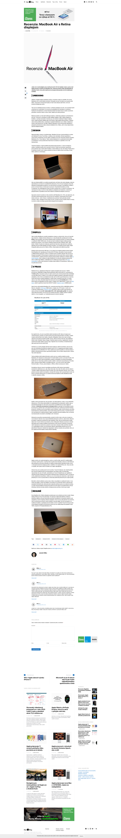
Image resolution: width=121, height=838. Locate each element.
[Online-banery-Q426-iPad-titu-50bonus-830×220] (49, 14)
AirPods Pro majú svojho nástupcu (83, 708)
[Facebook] (84, 2)
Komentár (33, 625)
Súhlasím (81, 836)
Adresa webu (64, 643)
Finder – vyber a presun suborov (86, 776)
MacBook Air (38, 538)
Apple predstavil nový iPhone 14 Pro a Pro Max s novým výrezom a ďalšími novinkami (84, 703)
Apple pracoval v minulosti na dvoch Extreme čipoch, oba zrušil (61, 748)
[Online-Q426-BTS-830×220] (49, 814)
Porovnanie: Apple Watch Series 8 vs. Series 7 (83, 696)
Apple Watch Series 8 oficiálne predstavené (84, 714)
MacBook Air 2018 (46, 538)
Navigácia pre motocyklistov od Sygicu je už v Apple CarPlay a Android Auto (36, 786)
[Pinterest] (91, 2)
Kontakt (68, 828)
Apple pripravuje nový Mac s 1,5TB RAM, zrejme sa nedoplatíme (62, 785)
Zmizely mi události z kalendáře (85, 775)
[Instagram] (89, 2)
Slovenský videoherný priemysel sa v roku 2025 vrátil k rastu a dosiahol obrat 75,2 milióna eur (35, 710)
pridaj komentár (37, 715)
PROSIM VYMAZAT (82, 773)
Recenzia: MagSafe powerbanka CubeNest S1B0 (84, 690)
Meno (33, 643)
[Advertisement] (49, 662)
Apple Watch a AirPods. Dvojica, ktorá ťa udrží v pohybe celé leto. (60, 709)
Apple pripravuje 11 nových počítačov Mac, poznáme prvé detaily (35, 748)
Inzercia (47, 828)
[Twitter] (86, 2)
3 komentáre (48, 30)
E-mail (48, 643)
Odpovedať (34, 578)
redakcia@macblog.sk (57, 548)
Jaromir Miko (27, 30)
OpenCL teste (60, 283)
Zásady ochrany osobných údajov (60, 829)
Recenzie (67, 538)
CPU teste (43, 288)
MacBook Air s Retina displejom (57, 538)
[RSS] (93, 2)
